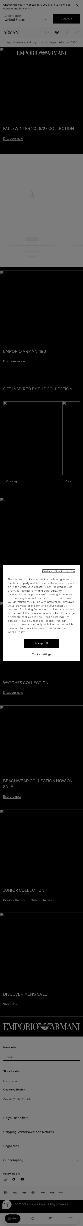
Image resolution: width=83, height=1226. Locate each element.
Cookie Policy (16, 632)
